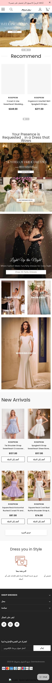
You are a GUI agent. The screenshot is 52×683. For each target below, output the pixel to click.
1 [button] (23, 50)
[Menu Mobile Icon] (3, 9)
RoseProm (13, 97)
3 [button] (29, 50)
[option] (26, 30)
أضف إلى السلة (13, 459)
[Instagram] (10, 624)
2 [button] (26, 50)
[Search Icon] (14, 9)
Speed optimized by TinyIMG (31, 680)
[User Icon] (40, 9)
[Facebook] (3, 624)
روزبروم (26, 9)
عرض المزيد (26, 532)
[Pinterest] (16, 624)
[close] (49, 2)
